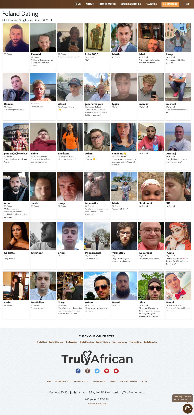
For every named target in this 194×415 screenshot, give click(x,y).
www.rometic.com (97, 404)
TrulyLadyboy (119, 342)
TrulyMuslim (151, 342)
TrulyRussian (87, 342)
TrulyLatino (135, 342)
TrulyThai (42, 342)
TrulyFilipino (103, 342)
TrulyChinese (56, 342)
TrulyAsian (71, 342)
